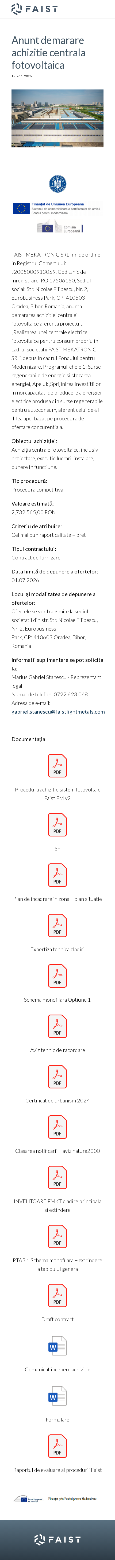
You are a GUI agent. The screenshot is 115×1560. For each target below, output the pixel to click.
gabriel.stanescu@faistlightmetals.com (58, 711)
